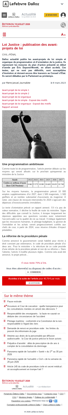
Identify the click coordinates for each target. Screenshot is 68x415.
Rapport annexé (10, 107)
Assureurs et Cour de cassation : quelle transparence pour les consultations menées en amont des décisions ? (35, 307)
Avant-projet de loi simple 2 (15, 93)
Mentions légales (25, 397)
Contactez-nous (50, 394)
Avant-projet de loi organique (16, 97)
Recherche (63, 25)
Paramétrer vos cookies (21, 401)
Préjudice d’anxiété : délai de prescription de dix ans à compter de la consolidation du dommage (33, 344)
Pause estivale (14, 301)
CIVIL (5, 54)
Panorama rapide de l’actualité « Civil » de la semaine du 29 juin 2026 (34, 360)
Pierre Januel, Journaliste (18, 83)
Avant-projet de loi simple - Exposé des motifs (24, 100)
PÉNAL (12, 54)
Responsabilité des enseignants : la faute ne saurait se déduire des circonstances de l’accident (33, 315)
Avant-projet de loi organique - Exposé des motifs (26, 104)
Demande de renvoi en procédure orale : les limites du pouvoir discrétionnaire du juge (33, 329)
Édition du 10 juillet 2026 (16, 24)
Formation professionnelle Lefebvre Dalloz (24, 405)
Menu (4, 15)
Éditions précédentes (10, 26)
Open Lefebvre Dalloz (52, 405)
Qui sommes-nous (34, 394)
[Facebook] (50, 401)
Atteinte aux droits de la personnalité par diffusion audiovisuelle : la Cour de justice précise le (34, 337)
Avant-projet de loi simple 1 (15, 90)
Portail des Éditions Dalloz (14, 394)
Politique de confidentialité (45, 397)
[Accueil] (24, 15)
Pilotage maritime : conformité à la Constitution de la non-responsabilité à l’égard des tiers (34, 322)
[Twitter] (55, 401)
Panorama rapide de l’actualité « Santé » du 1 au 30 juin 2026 (34, 353)
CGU (14, 397)
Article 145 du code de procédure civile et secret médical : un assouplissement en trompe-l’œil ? (35, 368)
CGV (62, 394)
